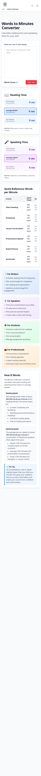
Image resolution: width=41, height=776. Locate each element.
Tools (3, 9)
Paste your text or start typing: (15, 44)
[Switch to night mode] (32, 6)
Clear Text (31, 82)
